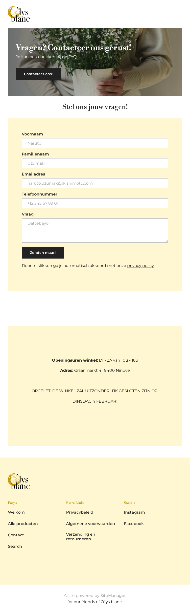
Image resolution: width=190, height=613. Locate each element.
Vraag (28, 214)
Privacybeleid (79, 512)
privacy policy (140, 265)
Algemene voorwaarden (90, 523)
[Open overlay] (180, 14)
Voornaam (32, 134)
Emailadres (33, 174)
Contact (16, 535)
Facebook (134, 523)
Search (15, 546)
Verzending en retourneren (80, 536)
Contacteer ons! (38, 74)
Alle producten (23, 523)
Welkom (16, 512)
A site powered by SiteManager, (95, 595)
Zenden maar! (43, 252)
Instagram (134, 512)
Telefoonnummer (39, 194)
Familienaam (35, 154)
